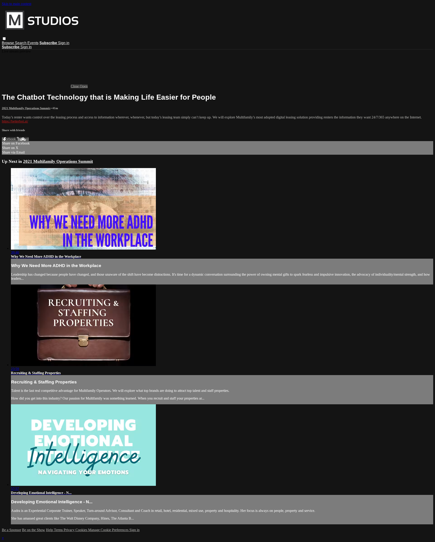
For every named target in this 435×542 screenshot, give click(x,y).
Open (84, 86)
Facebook (9, 139)
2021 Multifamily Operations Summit (26, 108)
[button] (4, 38)
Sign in (63, 43)
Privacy (69, 530)
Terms (59, 530)
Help (50, 530)
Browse (8, 43)
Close (75, 86)
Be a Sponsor (11, 530)
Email (24, 139)
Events (33, 43)
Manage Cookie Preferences (108, 530)
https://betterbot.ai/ (15, 121)
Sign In (26, 47)
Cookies (81, 530)
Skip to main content (16, 4)
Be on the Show (33, 530)
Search (21, 43)
